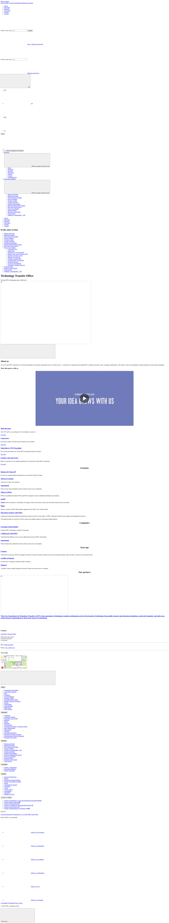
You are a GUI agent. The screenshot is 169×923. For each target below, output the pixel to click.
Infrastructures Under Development (14, 736)
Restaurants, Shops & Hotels (12, 780)
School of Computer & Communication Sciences (18, 805)
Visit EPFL (7, 793)
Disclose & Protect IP (8, 472)
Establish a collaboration (14, 259)
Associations (7, 791)
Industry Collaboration (10, 767)
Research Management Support (16, 205)
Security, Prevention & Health (12, 781)
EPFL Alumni (8, 709)
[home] (17, 149)
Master (6, 722)
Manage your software (14, 257)
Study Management (9, 728)
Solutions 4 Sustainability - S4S (16, 215)
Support (4, 565)
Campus (6, 14)
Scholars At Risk (12, 201)
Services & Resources (10, 777)
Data (5, 693)
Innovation (7, 11)
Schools (6, 12)
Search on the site (5, 30)
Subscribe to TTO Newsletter (16, 252)
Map (37, 814)
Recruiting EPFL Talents (11, 700)
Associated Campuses (10, 692)
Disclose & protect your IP (15, 255)
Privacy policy (19, 903)
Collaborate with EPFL (9, 533)
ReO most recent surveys (15, 207)
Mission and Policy (13, 194)
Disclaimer (11, 903)
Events (6, 788)
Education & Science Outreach (12, 734)
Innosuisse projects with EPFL (12, 513)
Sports (6, 783)
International (7, 729)
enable (3, 499)
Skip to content (5, 1)
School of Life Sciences (12, 807)
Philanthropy (7, 707)
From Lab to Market (9, 179)
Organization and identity (11, 690)
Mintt (3, 506)
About (6, 6)
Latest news (5, 438)
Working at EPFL (9, 698)
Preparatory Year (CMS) (11, 718)
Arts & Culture (8, 789)
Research (6, 9)
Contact (33, 814)
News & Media (8, 706)
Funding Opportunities (14, 204)
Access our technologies (14, 263)
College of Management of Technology (17, 808)
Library (6, 778)
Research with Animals (14, 212)
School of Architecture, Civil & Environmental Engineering (23, 800)
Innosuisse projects (13, 262)
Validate (30, 30)
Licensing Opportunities (9, 527)
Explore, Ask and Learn (9, 458)
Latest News (11, 251)
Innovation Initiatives (10, 769)
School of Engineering (11, 804)
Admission (7, 715)
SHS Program (8, 725)
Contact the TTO (12, 249)
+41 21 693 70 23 (10, 647)
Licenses (4, 551)
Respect (6, 703)
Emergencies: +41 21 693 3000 (22, 814)
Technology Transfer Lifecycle (16, 265)
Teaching (6, 731)
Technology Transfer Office (8, 634)
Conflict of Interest (7, 558)
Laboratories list (12, 177)
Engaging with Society (10, 737)
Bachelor (6, 720)
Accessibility (4, 903)
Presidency (7, 695)
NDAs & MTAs (6, 492)
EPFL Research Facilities (15, 197)
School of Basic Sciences (12, 802)
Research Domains (13, 196)
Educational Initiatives (10, 733)
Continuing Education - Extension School (15, 726)
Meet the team (6, 428)
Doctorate (7, 723)
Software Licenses (7, 479)
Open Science (11, 213)
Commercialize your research (16, 260)
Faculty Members (9, 748)
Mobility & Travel (9, 794)
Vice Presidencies (9, 696)
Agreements (5, 485)
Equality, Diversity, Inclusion (12, 701)
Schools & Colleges (6, 797)
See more (3, 435)
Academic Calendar (9, 717)
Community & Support (10, 785)
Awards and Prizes (13, 202)
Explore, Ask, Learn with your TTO (18, 254)
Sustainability (8, 704)
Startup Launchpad (9, 770)
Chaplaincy (7, 786)
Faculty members (12, 199)
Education (7, 7)
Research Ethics (12, 210)
